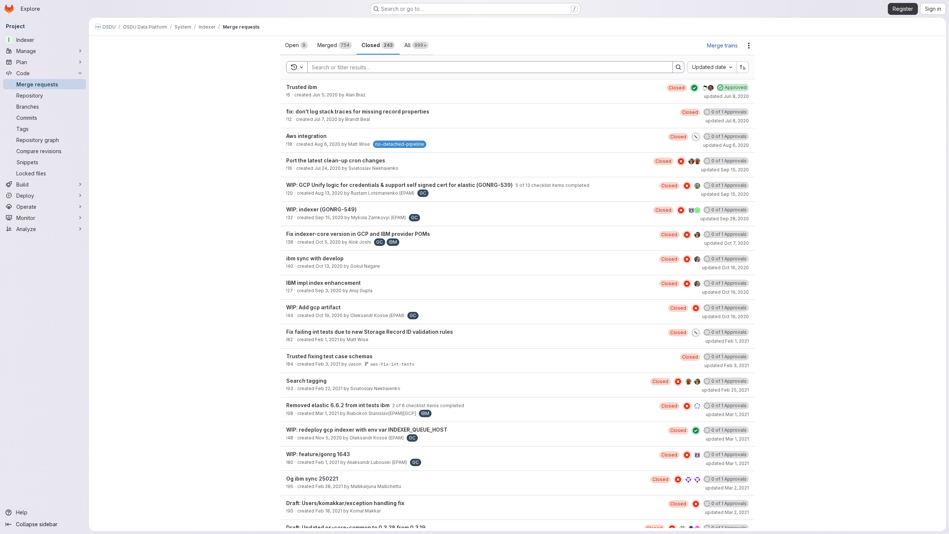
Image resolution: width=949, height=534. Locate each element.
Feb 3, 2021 (327, 364)
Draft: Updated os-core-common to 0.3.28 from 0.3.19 (356, 527)
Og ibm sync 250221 (312, 478)
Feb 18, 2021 (328, 511)
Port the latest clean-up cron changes (335, 160)
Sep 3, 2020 (328, 290)
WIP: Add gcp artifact (313, 307)
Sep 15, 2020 (329, 217)
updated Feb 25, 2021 (725, 390)
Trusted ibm (301, 87)
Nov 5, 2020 (328, 438)
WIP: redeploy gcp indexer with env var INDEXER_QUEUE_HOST (366, 429)
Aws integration (306, 136)
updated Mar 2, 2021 (727, 488)
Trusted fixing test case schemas (329, 356)
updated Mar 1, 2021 (727, 414)
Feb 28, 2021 (329, 486)
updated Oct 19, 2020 (725, 292)
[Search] (678, 67)
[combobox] (712, 67)
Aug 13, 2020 (329, 193)
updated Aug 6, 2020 (726, 145)
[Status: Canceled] (695, 136)
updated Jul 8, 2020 (727, 120)
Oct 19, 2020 (329, 315)
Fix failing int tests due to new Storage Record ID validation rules (369, 332)
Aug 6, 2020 (327, 144)
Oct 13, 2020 (329, 266)
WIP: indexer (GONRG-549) (321, 209)
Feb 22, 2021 (329, 388)
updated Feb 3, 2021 (726, 365)
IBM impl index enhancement (323, 283)
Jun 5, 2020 (325, 95)
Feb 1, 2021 (327, 339)
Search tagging (306, 381)
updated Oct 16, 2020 (725, 267)
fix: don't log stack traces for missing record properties (357, 111)
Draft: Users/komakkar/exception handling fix (345, 503)
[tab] (296, 45)
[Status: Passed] (694, 87)
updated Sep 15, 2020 (725, 169)
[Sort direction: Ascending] (743, 67)
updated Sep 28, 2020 (724, 218)
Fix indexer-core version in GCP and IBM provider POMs (358, 234)
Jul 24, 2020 (327, 168)
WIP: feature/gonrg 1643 (318, 454)
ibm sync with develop (315, 258)
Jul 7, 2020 (325, 119)
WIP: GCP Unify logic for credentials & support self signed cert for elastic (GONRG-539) (400, 185)
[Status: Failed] (681, 161)
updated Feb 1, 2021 (727, 341)
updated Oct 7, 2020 (726, 243)
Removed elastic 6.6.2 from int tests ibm (338, 405)
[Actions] (749, 46)
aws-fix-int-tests (392, 364)
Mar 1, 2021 (327, 413)
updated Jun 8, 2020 (726, 96)
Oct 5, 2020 (328, 242)
